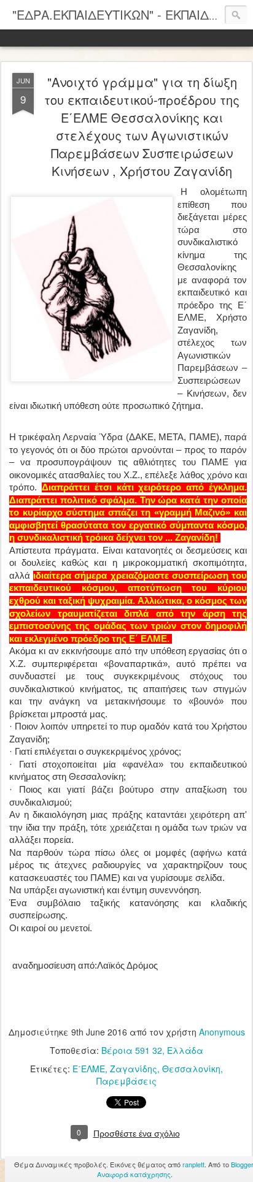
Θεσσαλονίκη (191, 1068)
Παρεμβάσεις (126, 1081)
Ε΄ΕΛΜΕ (88, 1068)
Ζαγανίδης (133, 1068)
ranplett (193, 1164)
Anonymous (222, 1032)
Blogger (242, 1164)
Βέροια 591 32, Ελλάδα (152, 1050)
